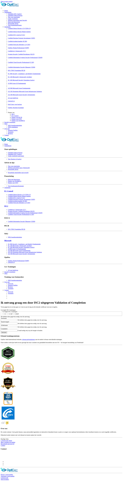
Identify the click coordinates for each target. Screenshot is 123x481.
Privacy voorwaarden (7, 474)
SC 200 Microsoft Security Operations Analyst (21, 80)
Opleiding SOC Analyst (15, 14)
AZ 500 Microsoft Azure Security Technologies (21, 94)
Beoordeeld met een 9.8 (7, 444)
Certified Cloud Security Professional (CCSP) (21, 62)
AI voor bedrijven (13, 98)
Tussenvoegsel (5, 322)
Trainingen (7, 27)
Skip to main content (6, 1)
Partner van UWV (17, 119)
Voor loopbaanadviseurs (15, 25)
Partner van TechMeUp (18, 120)
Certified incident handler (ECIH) (17, 41)
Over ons (7, 128)
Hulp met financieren (14, 22)
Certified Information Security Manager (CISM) (21, 67)
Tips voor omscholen (14, 17)
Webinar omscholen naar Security (17, 20)
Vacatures (10, 132)
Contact (6, 135)
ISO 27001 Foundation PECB (16, 70)
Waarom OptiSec (13, 130)
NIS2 (5, 124)
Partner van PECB (17, 117)
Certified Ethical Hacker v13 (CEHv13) (19, 28)
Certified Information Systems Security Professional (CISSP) (25, 57)
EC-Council (15, 115)
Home (6, 10)
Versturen (3, 332)
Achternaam (4, 325)
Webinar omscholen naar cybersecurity (19, 168)
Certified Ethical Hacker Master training (19, 31)
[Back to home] (10, 6)
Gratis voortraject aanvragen (16, 156)
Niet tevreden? (5, 479)
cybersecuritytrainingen (28, 339)
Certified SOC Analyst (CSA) (16, 35)
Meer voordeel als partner (8, 442)
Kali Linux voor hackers (15, 104)
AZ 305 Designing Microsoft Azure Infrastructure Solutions (25, 91)
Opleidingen (7, 12)
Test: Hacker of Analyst (14, 159)
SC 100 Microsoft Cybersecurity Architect (20, 77)
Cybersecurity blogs (6, 440)
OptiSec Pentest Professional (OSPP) (18, 48)
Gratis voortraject (13, 18)
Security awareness (9, 122)
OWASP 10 (11, 101)
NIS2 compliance (13, 127)
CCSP (10, 314)
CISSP (16, 314)
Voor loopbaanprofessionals (16, 186)
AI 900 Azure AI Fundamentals (17, 83)
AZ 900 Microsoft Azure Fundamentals (19, 88)
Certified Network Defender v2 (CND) (19, 44)
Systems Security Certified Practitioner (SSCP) (21, 54)
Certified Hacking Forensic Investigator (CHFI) (21, 38)
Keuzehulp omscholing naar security (18, 172)
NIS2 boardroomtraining (15, 125)
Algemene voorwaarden (7, 476)
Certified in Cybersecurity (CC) (17, 51)
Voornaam (4, 318)
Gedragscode (4, 478)
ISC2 (13, 114)
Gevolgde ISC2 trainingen (8, 310)
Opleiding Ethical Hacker (15, 15)
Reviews (10, 133)
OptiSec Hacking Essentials (16, 107)
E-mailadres (4, 329)
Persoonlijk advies (13, 23)
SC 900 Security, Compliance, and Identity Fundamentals (24, 73)
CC (5, 314)
